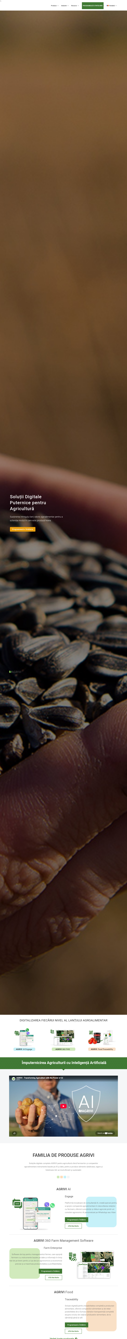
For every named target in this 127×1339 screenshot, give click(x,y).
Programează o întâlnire (93, 6)
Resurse (74, 6)
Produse (54, 6)
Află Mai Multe (73, 1226)
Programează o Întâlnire (22, 529)
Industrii (64, 6)
